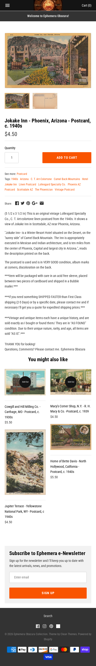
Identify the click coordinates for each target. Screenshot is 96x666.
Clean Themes (69, 634)
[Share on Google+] (35, 203)
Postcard (22, 174)
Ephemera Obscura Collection (31, 634)
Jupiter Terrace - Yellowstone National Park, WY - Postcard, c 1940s (24, 511)
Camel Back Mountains (67, 179)
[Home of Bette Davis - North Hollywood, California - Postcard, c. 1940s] (70, 437)
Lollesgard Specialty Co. (52, 184)
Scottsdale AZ (25, 189)
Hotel (85, 179)
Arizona (24, 179)
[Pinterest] (51, 627)
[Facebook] (38, 627)
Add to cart (67, 157)
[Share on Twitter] (22, 203)
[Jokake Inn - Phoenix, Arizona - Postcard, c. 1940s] (48, 60)
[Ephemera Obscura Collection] (48, 5)
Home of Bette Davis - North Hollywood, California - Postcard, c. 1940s (68, 466)
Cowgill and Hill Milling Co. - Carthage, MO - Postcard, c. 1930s (22, 412)
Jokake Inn (11, 184)
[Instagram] (44, 627)
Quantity (10, 148)
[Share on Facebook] (17, 203)
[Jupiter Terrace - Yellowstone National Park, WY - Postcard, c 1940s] (25, 462)
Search (48, 616)
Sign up (48, 593)
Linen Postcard (27, 184)
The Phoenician (44, 189)
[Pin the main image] (28, 203)
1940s (14, 179)
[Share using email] (41, 203)
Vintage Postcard (65, 189)
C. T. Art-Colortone (41, 179)
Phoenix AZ (74, 184)
